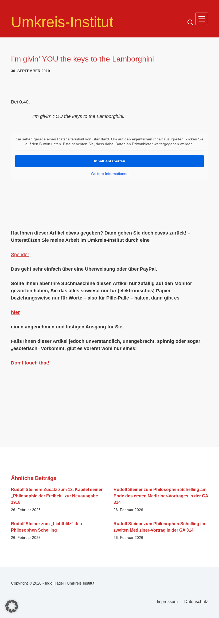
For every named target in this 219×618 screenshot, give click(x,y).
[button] (12, 606)
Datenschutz (196, 601)
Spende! (20, 254)
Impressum (167, 601)
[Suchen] (190, 22)
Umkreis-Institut (62, 22)
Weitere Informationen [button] (109, 173)
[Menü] (201, 19)
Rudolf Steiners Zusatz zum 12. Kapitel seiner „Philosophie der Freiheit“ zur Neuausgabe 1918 (57, 496)
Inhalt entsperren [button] (109, 161)
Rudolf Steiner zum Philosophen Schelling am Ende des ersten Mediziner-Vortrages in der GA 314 (161, 496)
